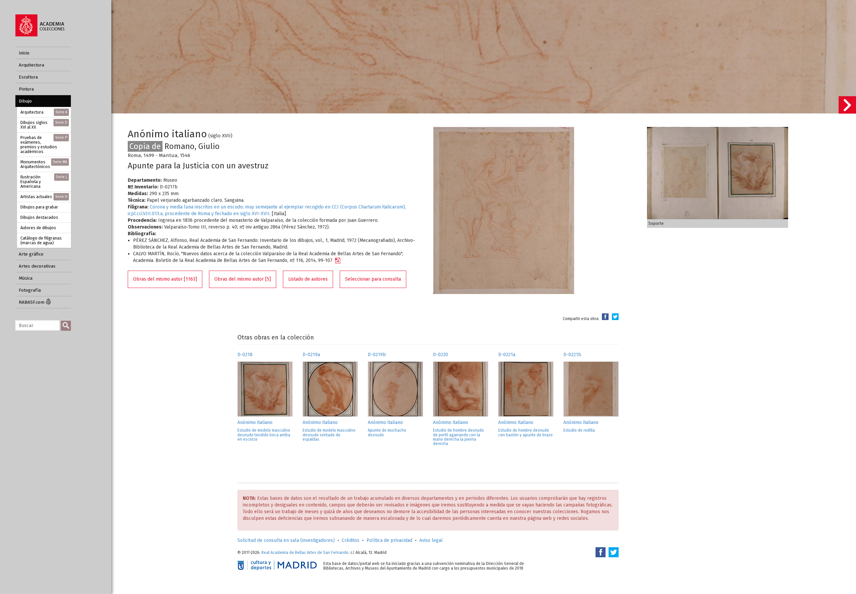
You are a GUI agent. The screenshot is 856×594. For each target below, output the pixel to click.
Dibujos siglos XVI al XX (43, 125)
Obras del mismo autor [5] (242, 279)
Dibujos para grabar (39, 206)
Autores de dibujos (38, 227)
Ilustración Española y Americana (43, 181)
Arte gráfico (31, 254)
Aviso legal (431, 540)
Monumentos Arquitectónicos (43, 164)
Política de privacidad (389, 540)
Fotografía (30, 290)
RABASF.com (32, 302)
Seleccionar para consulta (373, 279)
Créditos (350, 540)
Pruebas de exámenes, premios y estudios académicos (43, 144)
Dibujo (25, 101)
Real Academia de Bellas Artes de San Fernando (304, 552)
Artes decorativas (37, 266)
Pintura (26, 89)
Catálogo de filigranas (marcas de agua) (41, 240)
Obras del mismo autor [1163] (165, 279)
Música (25, 278)
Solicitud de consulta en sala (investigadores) (286, 540)
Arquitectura (31, 65)
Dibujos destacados (39, 217)
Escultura (28, 77)
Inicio (24, 53)
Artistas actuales (43, 196)
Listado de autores (308, 279)
